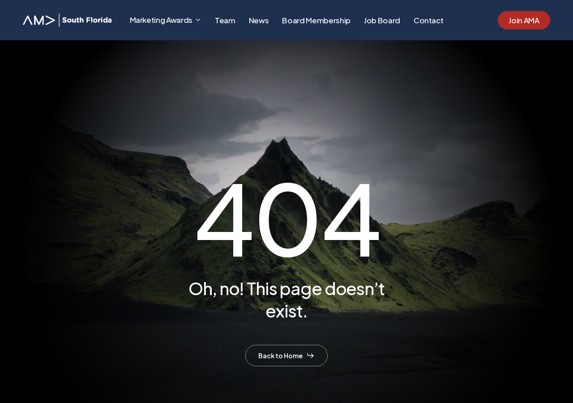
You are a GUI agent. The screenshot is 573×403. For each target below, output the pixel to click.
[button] (286, 355)
